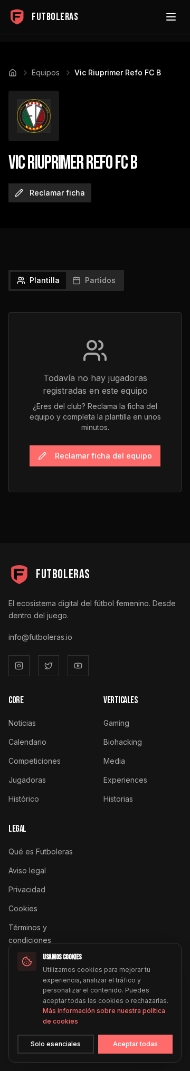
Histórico (23, 798)
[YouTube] (78, 665)
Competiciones (34, 760)
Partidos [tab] (100, 280)
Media (114, 760)
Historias (118, 798)
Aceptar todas (135, 1044)
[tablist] (66, 280)
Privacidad (26, 889)
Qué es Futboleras (40, 851)
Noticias (22, 722)
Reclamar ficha (57, 192)
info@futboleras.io (40, 636)
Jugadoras (27, 779)
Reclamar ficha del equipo (103, 455)
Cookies (22, 908)
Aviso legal (27, 870)
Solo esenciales (56, 1044)
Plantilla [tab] (45, 280)
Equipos (46, 72)
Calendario (27, 741)
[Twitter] (48, 665)
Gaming (116, 722)
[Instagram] (19, 665)
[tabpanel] (95, 402)
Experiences (125, 779)
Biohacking (122, 741)
